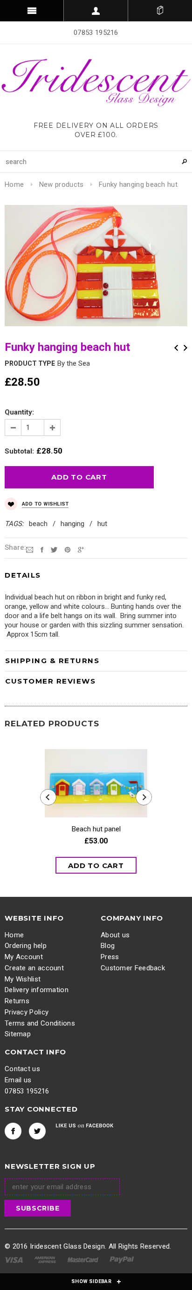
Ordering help (26, 945)
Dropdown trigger (96, 10)
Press (110, 957)
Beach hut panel (96, 829)
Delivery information (37, 990)
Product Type (30, 363)
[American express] (45, 1259)
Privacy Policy (26, 1012)
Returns (17, 1001)
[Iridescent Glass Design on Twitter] (37, 1131)
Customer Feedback (133, 968)
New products (61, 184)
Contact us (22, 1069)
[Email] (29, 549)
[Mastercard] (83, 1259)
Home (14, 184)
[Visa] (14, 1259)
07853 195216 (27, 1091)
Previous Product (176, 348)
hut (102, 524)
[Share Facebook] (42, 549)
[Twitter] (54, 549)
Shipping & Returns (52, 660)
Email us (18, 1080)
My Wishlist (23, 979)
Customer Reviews (50, 681)
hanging (72, 524)
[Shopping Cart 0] (160, 10)
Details (23, 575)
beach (38, 524)
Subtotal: (19, 451)
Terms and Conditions (40, 1023)
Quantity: (19, 412)
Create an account (34, 968)
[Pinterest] (67, 549)
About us (115, 935)
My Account (24, 957)
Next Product (185, 348)
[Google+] (81, 549)
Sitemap (18, 1034)
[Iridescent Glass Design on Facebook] (13, 1131)
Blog (108, 945)
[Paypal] (122, 1259)
